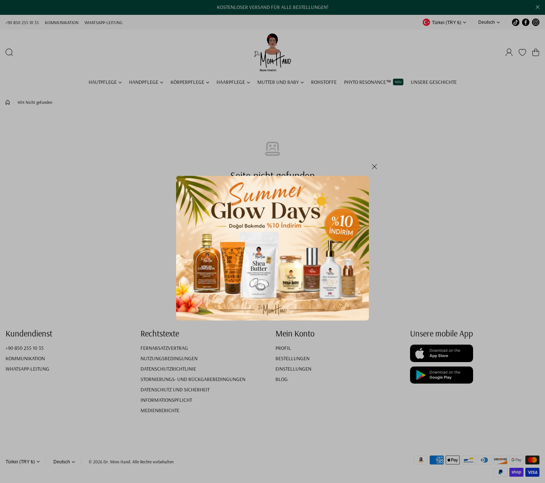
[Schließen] (374, 169)
